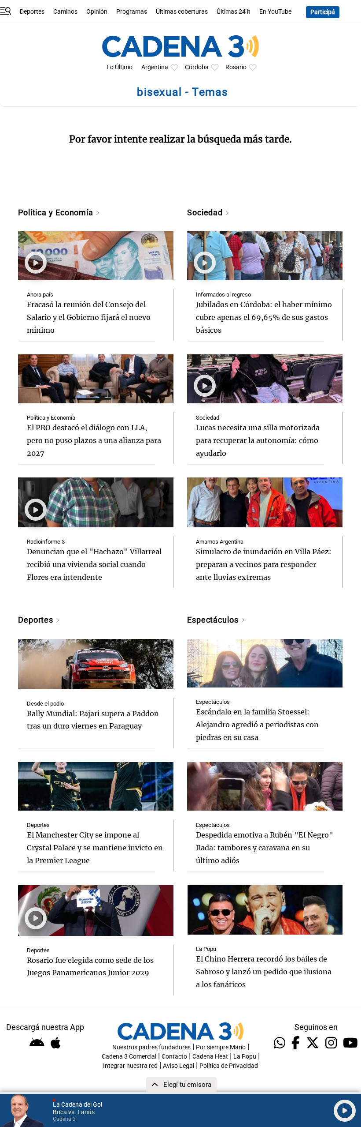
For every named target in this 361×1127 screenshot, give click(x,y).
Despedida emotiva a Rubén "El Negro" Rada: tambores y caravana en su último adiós (264, 847)
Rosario (236, 67)
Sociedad (206, 212)
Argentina (154, 67)
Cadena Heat (210, 1056)
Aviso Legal (178, 1066)
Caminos (65, 11)
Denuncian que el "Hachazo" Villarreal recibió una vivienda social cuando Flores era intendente (94, 564)
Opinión (96, 11)
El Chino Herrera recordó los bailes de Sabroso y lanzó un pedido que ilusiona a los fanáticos (264, 971)
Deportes (32, 11)
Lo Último (120, 67)
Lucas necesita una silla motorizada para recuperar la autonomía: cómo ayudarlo (258, 440)
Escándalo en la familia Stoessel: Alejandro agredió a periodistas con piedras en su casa (257, 724)
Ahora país (40, 294)
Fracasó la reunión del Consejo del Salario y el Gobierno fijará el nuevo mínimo (89, 317)
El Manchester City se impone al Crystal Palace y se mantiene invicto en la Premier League (95, 847)
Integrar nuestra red (130, 1066)
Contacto (174, 1056)
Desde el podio (45, 703)
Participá (322, 12)
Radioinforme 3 (46, 541)
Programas (131, 11)
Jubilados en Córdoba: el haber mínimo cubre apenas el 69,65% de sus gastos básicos (264, 317)
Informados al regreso (223, 294)
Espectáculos (214, 619)
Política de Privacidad (228, 1066)
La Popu (206, 949)
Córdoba (197, 67)
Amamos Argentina (219, 541)
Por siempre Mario (221, 1047)
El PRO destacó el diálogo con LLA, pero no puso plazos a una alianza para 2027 (94, 440)
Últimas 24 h (233, 11)
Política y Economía (57, 212)
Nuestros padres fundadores (151, 1047)
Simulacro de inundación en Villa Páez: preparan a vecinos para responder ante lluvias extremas (264, 564)
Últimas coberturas (182, 11)
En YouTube (275, 11)
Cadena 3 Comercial (129, 1056)
